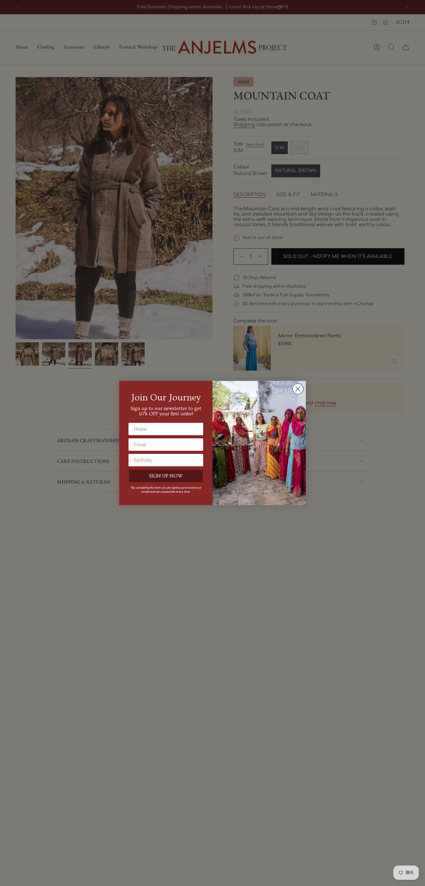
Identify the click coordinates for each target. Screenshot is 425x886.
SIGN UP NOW (166, 476)
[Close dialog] (297, 388)
